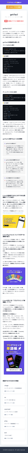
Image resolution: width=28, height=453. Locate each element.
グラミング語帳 (13, 2)
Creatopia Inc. (11, 450)
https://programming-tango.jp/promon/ (13, 213)
